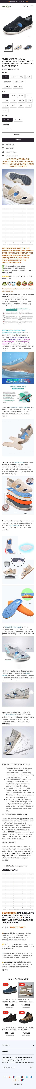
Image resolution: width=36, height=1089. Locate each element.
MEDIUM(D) (7, 120)
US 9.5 (6, 101)
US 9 (28, 96)
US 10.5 (21, 101)
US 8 (13, 96)
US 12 (13, 106)
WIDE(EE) (18, 120)
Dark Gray (7, 82)
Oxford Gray (19, 82)
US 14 (28, 106)
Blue (28, 77)
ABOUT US (5, 1048)
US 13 (20, 106)
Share (6, 970)
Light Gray (18, 87)
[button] (25, 6)
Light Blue (7, 87)
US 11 (29, 101)
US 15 (5, 110)
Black (5, 77)
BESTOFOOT (19, 1084)
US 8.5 (21, 96)
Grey (21, 77)
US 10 (13, 101)
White (13, 77)
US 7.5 (6, 96)
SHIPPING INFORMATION (9, 1054)
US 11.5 (6, 106)
